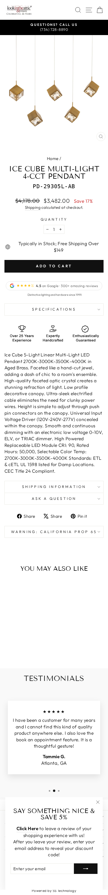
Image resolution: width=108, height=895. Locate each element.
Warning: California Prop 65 (54, 531)
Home (53, 158)
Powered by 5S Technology (54, 890)
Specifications (54, 309)
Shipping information (54, 486)
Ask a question (54, 498)
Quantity (54, 219)
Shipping (33, 207)
